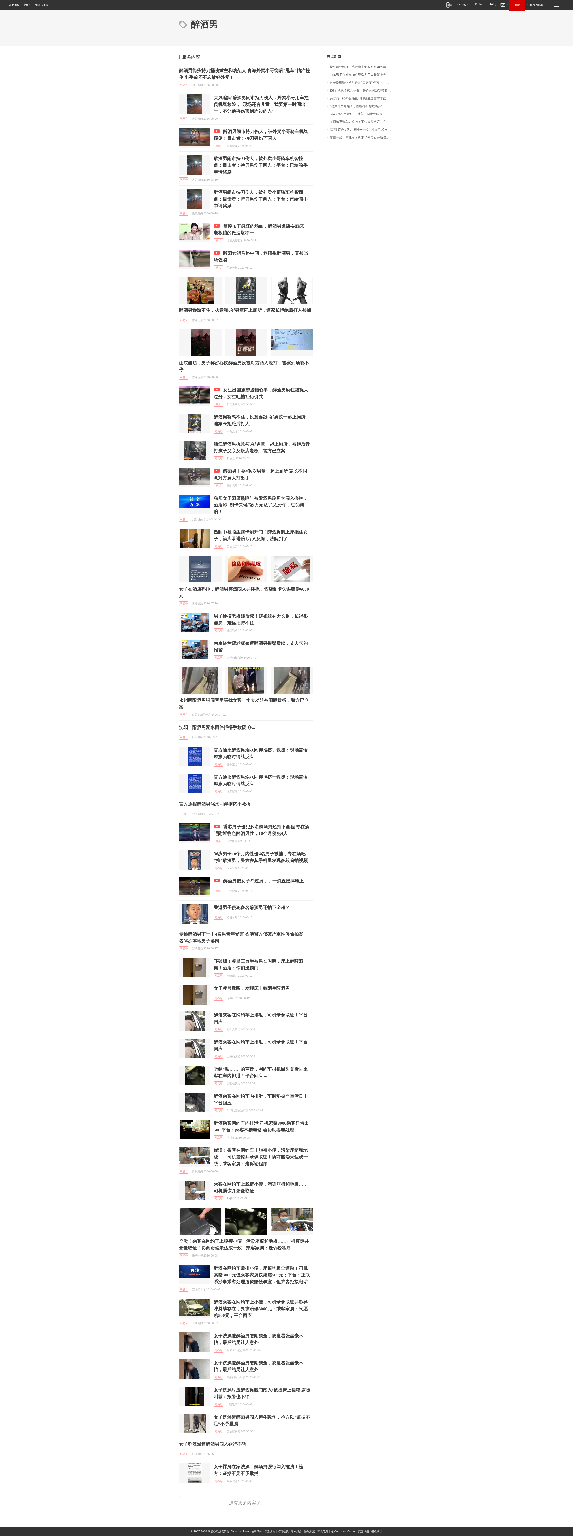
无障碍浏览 (41, 4)
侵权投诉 (376, 1531)
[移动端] (449, 5)
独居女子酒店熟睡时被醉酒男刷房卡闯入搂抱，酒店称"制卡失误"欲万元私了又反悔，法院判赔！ (261, 505)
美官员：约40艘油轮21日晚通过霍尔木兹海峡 (361, 98)
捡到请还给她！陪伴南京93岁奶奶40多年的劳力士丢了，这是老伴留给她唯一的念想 (362, 67)
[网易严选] (479, 5)
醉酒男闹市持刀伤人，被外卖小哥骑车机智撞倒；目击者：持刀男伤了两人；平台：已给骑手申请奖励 (261, 165)
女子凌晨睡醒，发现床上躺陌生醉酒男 (252, 988)
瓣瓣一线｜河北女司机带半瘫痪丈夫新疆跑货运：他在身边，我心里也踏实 (362, 137)
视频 (218, 145)
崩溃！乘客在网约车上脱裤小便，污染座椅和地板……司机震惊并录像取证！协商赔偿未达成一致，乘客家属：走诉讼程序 (261, 1157)
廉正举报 (363, 1531)
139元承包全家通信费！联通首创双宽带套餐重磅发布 (362, 90)
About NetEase (240, 1531)
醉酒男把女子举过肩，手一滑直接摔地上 (263, 880)
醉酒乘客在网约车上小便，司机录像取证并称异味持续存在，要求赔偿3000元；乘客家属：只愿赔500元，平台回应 (261, 1308)
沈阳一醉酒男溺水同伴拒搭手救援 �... (217, 727)
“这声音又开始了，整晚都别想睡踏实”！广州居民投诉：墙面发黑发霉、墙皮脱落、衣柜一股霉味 (362, 106)
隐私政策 (309, 1531)
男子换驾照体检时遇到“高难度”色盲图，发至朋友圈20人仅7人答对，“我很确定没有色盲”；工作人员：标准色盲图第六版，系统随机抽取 (362, 82)
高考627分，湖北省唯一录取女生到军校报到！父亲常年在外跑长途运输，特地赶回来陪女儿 (362, 129)
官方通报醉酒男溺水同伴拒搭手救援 (215, 804)
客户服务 (296, 1531)
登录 (517, 4)
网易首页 (14, 4)
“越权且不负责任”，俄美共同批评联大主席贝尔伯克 (362, 114)
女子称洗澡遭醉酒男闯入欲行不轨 (212, 1444)
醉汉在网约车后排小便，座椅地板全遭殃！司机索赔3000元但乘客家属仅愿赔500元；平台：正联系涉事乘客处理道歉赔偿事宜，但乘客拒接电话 (262, 1275)
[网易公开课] (463, 5)
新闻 (183, 814)
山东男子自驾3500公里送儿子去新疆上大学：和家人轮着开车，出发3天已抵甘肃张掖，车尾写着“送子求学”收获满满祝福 (362, 75)
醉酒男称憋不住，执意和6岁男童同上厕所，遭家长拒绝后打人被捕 (245, 310)
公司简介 (256, 1531)
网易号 (184, 85)
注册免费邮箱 (535, 4)
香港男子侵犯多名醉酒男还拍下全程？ (252, 907)
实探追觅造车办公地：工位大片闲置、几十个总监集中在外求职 (362, 122)
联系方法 (270, 1531)
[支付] (492, 5)
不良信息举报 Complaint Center (336, 1531)
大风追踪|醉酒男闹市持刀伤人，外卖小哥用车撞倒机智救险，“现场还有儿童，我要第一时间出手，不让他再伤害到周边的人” (261, 104)
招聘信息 (283, 1531)
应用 (26, 4)
